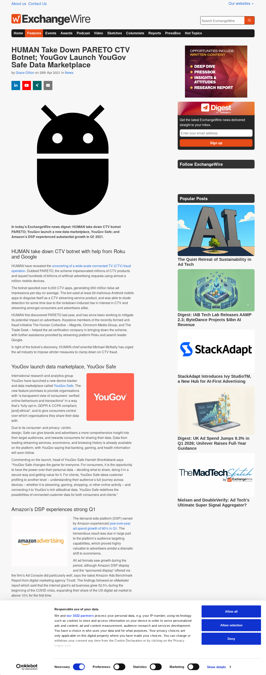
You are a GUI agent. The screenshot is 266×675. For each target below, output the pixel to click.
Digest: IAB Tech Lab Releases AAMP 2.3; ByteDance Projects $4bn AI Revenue (214, 319)
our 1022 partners (80, 615)
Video (98, 33)
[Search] (249, 20)
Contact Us (37, 3)
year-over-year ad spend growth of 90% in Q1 (102, 526)
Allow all (231, 611)
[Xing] (37, 85)
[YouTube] (26, 85)
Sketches (114, 33)
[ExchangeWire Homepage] (50, 19)
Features (34, 33)
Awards (66, 33)
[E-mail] (48, 85)
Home (18, 33)
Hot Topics (193, 33)
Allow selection (231, 625)
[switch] (119, 666)
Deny (231, 638)
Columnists (135, 33)
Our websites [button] (240, 3)
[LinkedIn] (211, 174)
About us (18, 3)
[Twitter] (191, 174)
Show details (216, 667)
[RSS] (221, 174)
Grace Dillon (25, 72)
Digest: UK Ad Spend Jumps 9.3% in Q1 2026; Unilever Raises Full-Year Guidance (213, 443)
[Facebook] (202, 174)
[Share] (15, 85)
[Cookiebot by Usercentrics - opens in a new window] (27, 667)
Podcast (83, 33)
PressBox (173, 33)
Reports (154, 33)
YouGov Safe (63, 385)
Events (50, 33)
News (69, 72)
